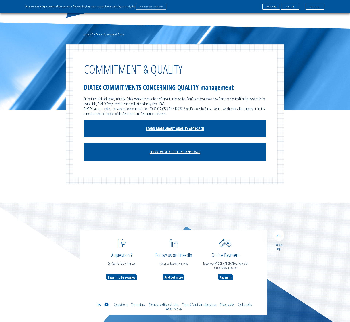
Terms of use (138, 304)
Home (86, 34)
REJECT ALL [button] (290, 6)
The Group (97, 34)
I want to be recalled (121, 277)
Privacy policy (227, 304)
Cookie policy (245, 304)
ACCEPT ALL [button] (314, 6)
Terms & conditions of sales (164, 304)
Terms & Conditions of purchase (199, 304)
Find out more (173, 277)
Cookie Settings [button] (271, 6)
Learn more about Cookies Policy (151, 6)
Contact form (121, 304)
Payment (226, 277)
